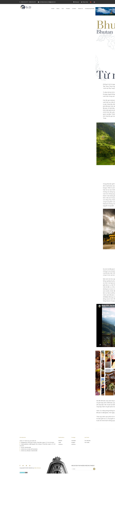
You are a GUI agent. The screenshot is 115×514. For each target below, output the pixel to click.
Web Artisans (37, 468)
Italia (59, 442)
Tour (63, 8)
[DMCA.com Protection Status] (24, 472)
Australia (73, 440)
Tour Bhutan (87, 440)
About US (80, 8)
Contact (74, 8)
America (60, 444)
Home (52, 8)
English (73, 442)
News (58, 8)
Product (68, 8)
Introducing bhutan (89, 8)
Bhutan (60, 440)
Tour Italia (86, 442)
